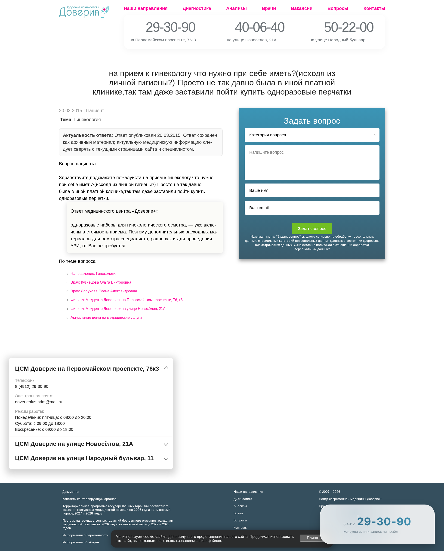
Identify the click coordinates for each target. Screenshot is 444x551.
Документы (70, 491)
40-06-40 (253, 27)
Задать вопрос (312, 228)
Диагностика (197, 8)
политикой (324, 245)
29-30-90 (164, 27)
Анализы (236, 8)
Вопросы (337, 8)
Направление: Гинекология (94, 274)
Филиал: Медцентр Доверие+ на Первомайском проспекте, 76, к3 (127, 300)
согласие (323, 236)
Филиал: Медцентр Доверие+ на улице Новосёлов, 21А (118, 309)
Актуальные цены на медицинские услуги (106, 317)
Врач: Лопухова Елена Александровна (104, 291)
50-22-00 (342, 27)
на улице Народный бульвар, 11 (343, 40)
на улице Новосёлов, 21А (254, 40)
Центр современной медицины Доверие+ (350, 499)
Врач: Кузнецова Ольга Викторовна (101, 282)
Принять (314, 538)
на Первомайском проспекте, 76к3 (165, 40)
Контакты (374, 8)
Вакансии (301, 8)
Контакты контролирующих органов (89, 499)
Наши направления (146, 8)
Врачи (269, 8)
